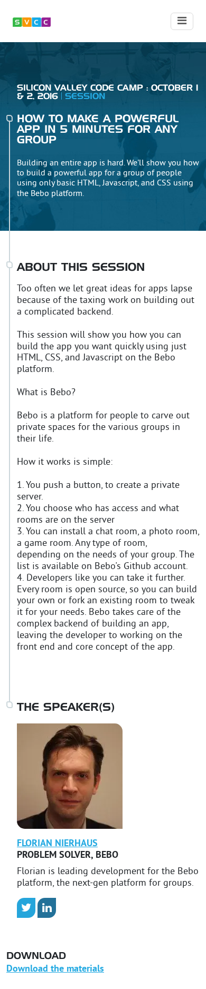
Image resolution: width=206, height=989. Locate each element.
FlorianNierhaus (57, 844)
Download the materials (55, 969)
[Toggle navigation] (182, 21)
